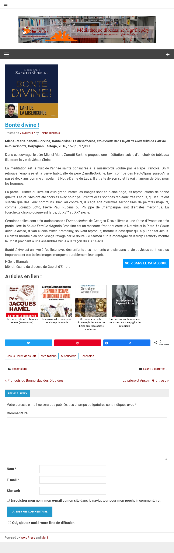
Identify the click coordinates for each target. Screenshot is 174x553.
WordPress (28, 537)
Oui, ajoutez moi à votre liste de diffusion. (44, 523)
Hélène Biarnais (49, 133)
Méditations (48, 356)
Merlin (45, 537)
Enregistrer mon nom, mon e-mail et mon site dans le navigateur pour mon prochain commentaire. (85, 501)
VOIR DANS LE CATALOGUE (146, 263)
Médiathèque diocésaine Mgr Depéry (87, 25)
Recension (87, 356)
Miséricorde (68, 356)
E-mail (13, 480)
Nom (11, 469)
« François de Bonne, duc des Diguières (34, 380)
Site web (13, 491)
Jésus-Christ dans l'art (21, 356)
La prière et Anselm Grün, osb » (146, 380)
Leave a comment (155, 368)
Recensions (19, 368)
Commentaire (17, 413)
